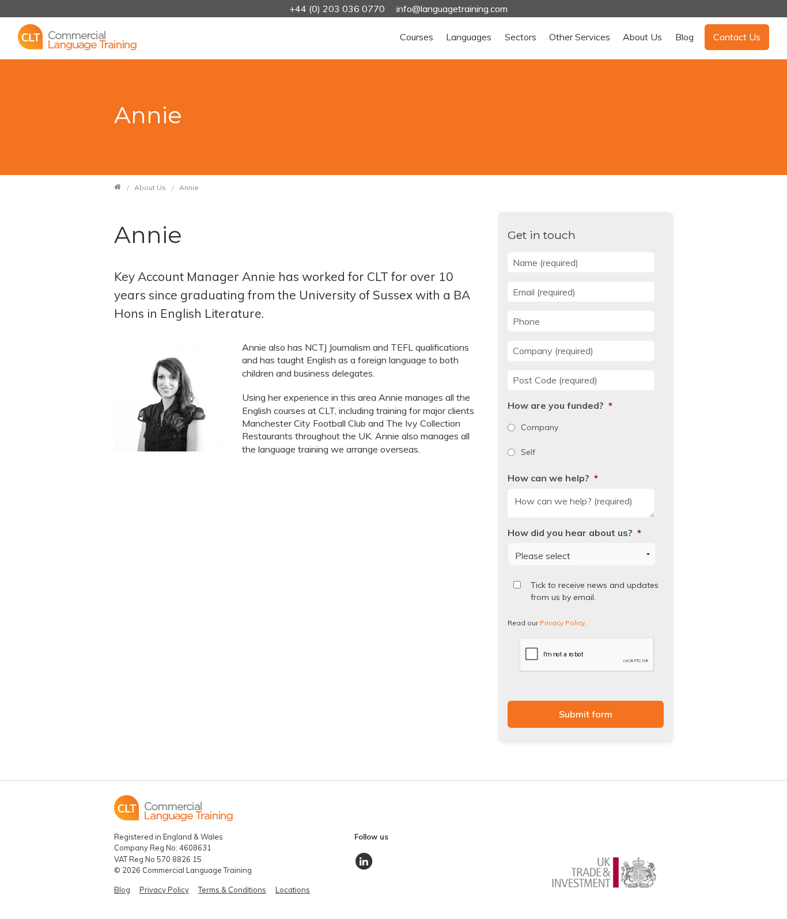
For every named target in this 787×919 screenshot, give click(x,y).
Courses (416, 37)
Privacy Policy (562, 622)
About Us (642, 37)
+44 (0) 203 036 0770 (338, 8)
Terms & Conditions (232, 889)
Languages (468, 37)
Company (539, 427)
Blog (684, 37)
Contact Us (736, 37)
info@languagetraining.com (452, 8)
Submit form (585, 714)
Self (528, 452)
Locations (292, 889)
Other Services (579, 37)
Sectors (520, 37)
